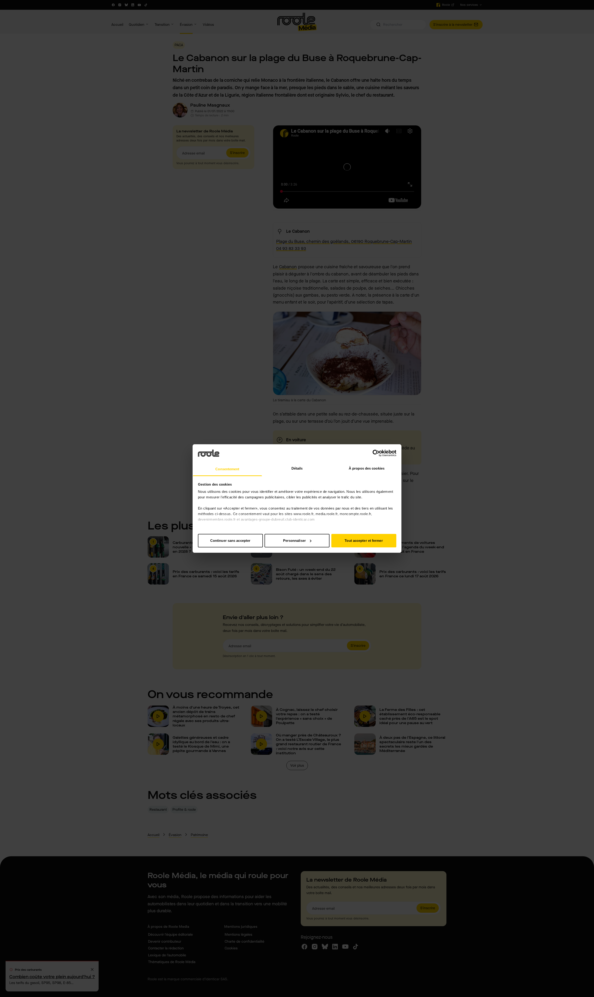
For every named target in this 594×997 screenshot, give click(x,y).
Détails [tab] (297, 468)
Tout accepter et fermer (364, 541)
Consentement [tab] (227, 469)
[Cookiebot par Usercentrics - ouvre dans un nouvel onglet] (376, 453)
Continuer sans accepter (230, 541)
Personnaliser (294, 541)
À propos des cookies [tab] (366, 468)
